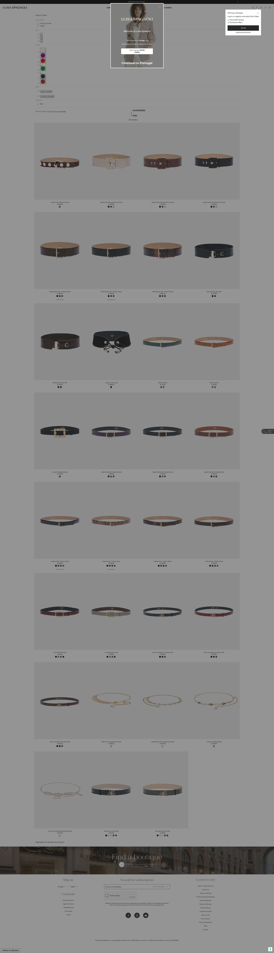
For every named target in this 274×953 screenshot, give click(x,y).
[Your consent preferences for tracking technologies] (270, 949)
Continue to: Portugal (137, 63)
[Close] (160, 7)
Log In (243, 28)
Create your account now (243, 32)
